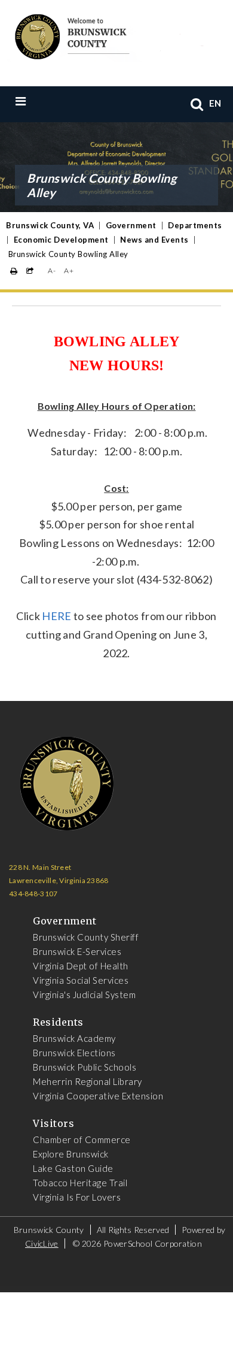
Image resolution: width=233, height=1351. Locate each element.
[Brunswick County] (107, 34)
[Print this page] (14, 271)
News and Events (154, 239)
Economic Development (61, 239)
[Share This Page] (30, 271)
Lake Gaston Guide (73, 1168)
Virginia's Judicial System (84, 994)
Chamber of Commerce (82, 1139)
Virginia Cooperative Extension (98, 1095)
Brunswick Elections (74, 1052)
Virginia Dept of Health (80, 965)
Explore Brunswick (71, 1153)
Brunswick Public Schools (84, 1067)
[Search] (197, 104)
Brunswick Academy (74, 1038)
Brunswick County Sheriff (86, 937)
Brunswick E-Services (77, 951)
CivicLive (42, 1243)
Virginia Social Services (80, 980)
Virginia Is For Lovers (77, 1197)
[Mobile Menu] (45, 100)
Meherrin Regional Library (87, 1081)
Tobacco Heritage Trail (80, 1182)
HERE (56, 615)
